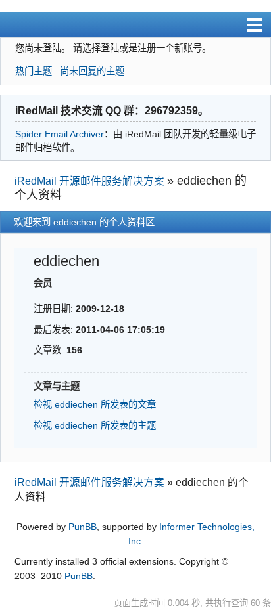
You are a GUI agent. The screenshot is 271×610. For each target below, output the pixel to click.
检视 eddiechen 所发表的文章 (95, 404)
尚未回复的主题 (92, 71)
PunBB (82, 526)
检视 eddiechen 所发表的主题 (95, 425)
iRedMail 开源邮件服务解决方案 (89, 180)
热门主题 (33, 71)
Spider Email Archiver (59, 134)
